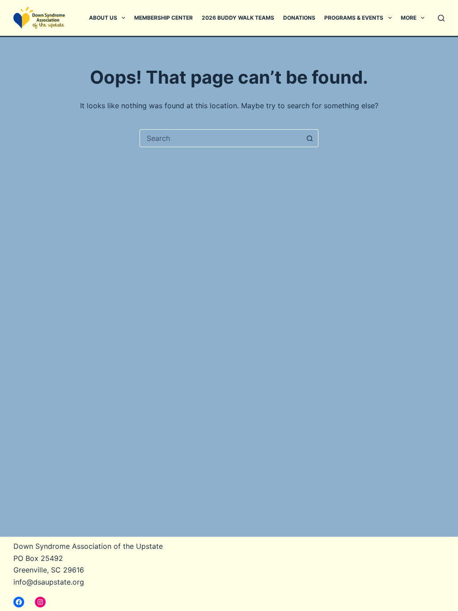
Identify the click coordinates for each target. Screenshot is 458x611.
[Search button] (309, 138)
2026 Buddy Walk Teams (238, 17)
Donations (299, 17)
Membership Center (163, 17)
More (408, 17)
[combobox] (220, 138)
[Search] (441, 18)
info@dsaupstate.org (48, 581)
